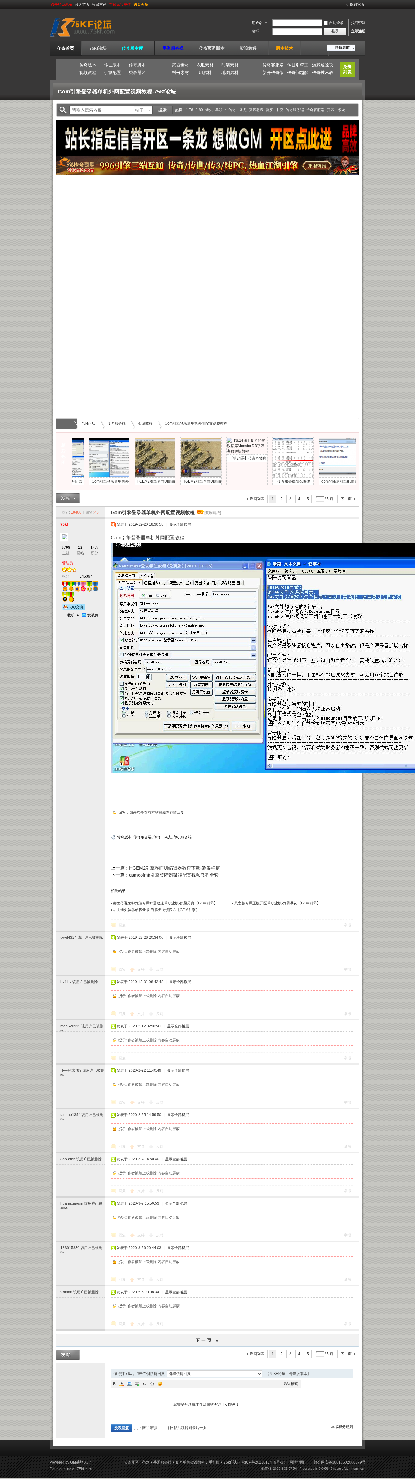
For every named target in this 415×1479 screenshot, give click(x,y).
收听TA (73, 615)
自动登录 (336, 23)
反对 (159, 969)
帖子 (139, 110)
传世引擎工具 (297, 66)
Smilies (160, 1384)
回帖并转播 (148, 1428)
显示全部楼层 (180, 524)
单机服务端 (182, 837)
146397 (86, 576)
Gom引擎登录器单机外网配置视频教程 (196, 423)
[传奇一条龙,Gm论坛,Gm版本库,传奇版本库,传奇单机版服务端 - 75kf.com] (90, 37)
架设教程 (250, 48)
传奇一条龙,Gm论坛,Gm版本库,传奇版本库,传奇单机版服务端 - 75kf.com (67, 423)
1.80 (199, 110)
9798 (66, 547)
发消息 (92, 615)
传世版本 (112, 65)
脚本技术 (284, 48)
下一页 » (208, 1340)
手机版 (214, 1462)
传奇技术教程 (322, 73)
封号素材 (180, 72)
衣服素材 (205, 65)
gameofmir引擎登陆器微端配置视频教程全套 (174, 874)
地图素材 (229, 72)
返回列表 (257, 499)
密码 (255, 31)
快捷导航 (342, 48)
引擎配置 (112, 72)
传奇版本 (87, 65)
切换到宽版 (355, 4)
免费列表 (347, 69)
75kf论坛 (98, 48)
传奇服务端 (295, 110)
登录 (218, 1404)
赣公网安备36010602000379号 (339, 1462)
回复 (180, 812)
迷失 (209, 110)
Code (152, 1384)
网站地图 (296, 1462)
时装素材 (229, 65)
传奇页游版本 (212, 48)
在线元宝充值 (120, 4)
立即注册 (358, 31)
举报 (347, 925)
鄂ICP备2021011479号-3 (262, 1462)
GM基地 (76, 1462)
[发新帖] (68, 498)
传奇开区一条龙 (136, 1462)
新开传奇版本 (273, 73)
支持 (141, 969)
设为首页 (82, 4)
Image (129, 1384)
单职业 (220, 110)
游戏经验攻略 (322, 66)
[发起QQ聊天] (73, 609)
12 (80, 547)
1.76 (189, 110)
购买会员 (140, 4)
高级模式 (290, 1384)
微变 (269, 110)
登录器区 (137, 72)
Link (137, 1384)
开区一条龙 (336, 110)
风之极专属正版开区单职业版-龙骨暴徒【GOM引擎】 (277, 903)
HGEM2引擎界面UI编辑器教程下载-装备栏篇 (174, 867)
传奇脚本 (137, 65)
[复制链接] (212, 513)
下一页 (346, 499)
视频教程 (87, 72)
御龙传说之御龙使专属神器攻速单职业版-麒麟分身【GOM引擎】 (165, 903)
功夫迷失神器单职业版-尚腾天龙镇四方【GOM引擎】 (156, 910)
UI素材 (205, 72)
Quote (145, 1384)
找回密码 (358, 23)
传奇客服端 (273, 65)
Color (122, 1384)
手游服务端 (173, 48)
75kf (64, 524)
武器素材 (180, 65)
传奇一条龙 (237, 110)
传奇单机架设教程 (190, 1462)
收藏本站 (99, 4)
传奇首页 (65, 48)
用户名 (257, 23)
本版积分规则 (342, 1427)
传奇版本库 (134, 48)
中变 (279, 110)
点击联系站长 (62, 4)
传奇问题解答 (297, 73)
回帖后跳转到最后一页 (188, 1428)
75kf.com (84, 1469)
